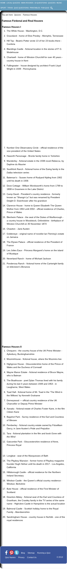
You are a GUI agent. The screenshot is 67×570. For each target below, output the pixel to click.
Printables (35, 8)
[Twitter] (16, 552)
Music (59, 3)
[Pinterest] (11, 552)
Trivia (10, 8)
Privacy (21, 557)
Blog (23, 553)
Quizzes (51, 3)
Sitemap (31, 553)
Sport (3, 8)
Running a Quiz (43, 553)
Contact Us (31, 557)
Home (2, 3)
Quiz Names (10, 557)
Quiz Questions (21, 8)
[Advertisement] (33, 108)
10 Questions (40, 3)
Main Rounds (27, 3)
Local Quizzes (13, 3)
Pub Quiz (45, 8)
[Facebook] (6, 552)
